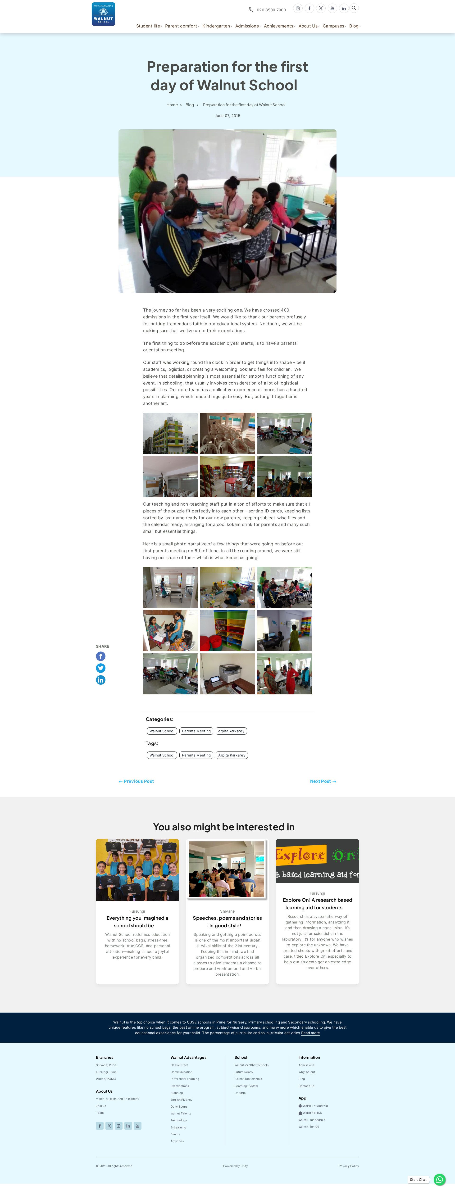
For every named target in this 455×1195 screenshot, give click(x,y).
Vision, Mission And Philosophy (117, 1098)
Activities (177, 1141)
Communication (181, 1071)
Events (175, 1134)
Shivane (227, 911)
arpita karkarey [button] (231, 731)
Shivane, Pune (106, 1065)
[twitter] (321, 8)
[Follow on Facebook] (100, 1126)
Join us (101, 1105)
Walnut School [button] (162, 731)
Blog (190, 104)
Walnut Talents (181, 1113)
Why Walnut (307, 1071)
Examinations (180, 1085)
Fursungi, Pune (106, 1071)
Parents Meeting (196, 755)
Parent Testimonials (248, 1078)
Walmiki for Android (312, 1119)
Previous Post (139, 781)
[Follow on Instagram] (119, 1126)
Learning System (246, 1085)
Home (173, 104)
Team (100, 1112)
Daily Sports (179, 1106)
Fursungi (137, 911)
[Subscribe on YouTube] (137, 1126)
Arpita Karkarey (231, 755)
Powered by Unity (235, 1166)
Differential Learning (185, 1078)
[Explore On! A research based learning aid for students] (317, 860)
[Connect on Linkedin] (128, 1126)
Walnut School (162, 755)
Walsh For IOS (312, 1112)
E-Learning (178, 1127)
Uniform (240, 1092)
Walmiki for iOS (309, 1126)
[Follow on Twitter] (109, 1126)
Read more (310, 1033)
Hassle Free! (179, 1065)
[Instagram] (298, 8)
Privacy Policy (349, 1166)
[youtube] (332, 8)
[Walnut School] (110, 14)
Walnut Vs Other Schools (251, 1065)
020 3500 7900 (271, 10)
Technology (179, 1120)
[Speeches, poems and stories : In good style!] (227, 869)
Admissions (306, 1065)
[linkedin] (344, 8)
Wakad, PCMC (106, 1078)
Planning (177, 1092)
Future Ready (244, 1071)
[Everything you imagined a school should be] (137, 869)
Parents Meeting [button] (196, 731)
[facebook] (309, 8)
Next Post (320, 781)
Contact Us (306, 1085)
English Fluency (182, 1099)
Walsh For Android (315, 1106)
